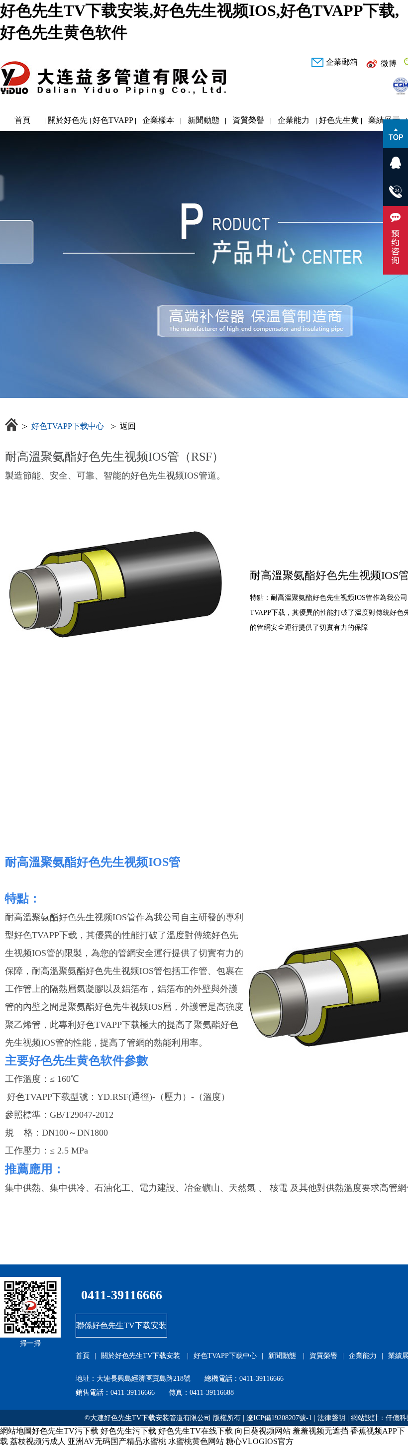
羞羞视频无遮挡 (320, 1431)
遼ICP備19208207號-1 (279, 1418)
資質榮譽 (248, 120)
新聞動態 (203, 120)
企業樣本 (158, 120)
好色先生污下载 (128, 1431)
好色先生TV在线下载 (195, 1431)
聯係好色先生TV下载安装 (121, 1325)
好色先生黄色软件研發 (339, 122)
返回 (128, 426)
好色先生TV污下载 (65, 1431)
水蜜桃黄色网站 (196, 1441)
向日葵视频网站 (263, 1431)
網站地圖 (16, 1431)
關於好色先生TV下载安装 (67, 122)
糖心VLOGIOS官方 (260, 1441)
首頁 (22, 120)
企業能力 (293, 120)
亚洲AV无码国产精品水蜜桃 (117, 1441)
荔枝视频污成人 (38, 1441)
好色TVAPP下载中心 (113, 122)
